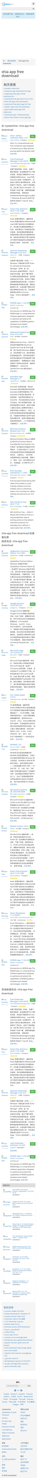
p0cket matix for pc (12, 1324)
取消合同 (23, 1424)
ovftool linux (9, 1332)
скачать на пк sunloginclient (16, 1337)
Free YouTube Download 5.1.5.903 (18, 472)
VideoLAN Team (15, 699)
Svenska (30, 1399)
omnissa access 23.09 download (17, 1327)
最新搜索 (8, 1307)
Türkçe (4, 1402)
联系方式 (23, 1418)
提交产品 (23, 1471)
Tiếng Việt (12, 1402)
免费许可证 (24, 1468)
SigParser (5, 1436)
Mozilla (12, 829)
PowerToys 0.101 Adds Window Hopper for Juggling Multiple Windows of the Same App (23, 1225)
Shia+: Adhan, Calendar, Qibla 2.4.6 (19, 136)
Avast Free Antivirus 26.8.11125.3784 (19, 210)
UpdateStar (14, 555)
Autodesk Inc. (14, 381)
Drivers (5, 1418)
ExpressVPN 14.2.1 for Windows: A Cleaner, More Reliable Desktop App (21, 1292)
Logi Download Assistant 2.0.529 (17, 1144)
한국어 (19, 1396)
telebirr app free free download (17, 107)
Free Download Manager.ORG (20, 163)
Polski (5, 1399)
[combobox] (16, 9)
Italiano (7, 1396)
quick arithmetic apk (13, 1366)
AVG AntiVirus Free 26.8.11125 (18, 503)
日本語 (13, 1396)
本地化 (22, 1465)
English (6, 1394)
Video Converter (8, 1433)
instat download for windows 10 (17, 1314)
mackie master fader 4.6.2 (15, 1316)
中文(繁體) (31, 1402)
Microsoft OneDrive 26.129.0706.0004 (18, 790)
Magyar (16, 1404)
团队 (3, 1468)
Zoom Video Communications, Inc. (21, 917)
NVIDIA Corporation (16, 305)
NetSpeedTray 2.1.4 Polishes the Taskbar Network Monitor (22, 1214)
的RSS (4, 1452)
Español (22, 1394)
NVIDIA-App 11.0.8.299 (20, 303)
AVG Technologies (16, 506)
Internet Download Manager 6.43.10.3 (18, 251)
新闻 (3, 1465)
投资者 (4, 1471)
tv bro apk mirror (11, 1335)
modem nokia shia (12, 88)
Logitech (13, 1147)
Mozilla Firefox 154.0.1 (19, 826)
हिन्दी (21, 1404)
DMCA (22, 1412)
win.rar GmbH (15, 747)
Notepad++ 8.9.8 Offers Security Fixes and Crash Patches (20, 1258)
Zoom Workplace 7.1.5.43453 (17, 914)
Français (29, 1394)
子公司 (22, 1452)
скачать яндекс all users (14, 1311)
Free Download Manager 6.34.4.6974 (19, 160)
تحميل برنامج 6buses (12, 1329)
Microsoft (13, 655)
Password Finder (8, 1427)
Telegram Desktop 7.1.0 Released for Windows (20, 1281)
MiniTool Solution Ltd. (17, 433)
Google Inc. (14, 608)
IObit (12, 336)
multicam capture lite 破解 (15, 1319)
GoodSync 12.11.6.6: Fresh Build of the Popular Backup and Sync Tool (22, 1270)
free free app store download (16, 101)
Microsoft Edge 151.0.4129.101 (16, 651)
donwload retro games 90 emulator (19, 1340)
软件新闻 (5, 1446)
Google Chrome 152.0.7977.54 (17, 604)
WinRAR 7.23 (15, 744)
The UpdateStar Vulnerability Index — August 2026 (22, 1237)
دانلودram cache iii (11, 1358)
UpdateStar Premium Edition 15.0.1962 (19, 552)
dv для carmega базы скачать (16, 1364)
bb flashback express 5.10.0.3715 (17, 1361)
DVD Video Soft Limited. (18, 475)
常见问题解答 (25, 1415)
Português (13, 1399)
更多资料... (14, 154)
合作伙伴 (23, 1446)
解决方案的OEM (26, 1449)
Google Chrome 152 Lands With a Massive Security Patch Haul (22, 1203)
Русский (22, 1399)
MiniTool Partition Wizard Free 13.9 (18, 430)
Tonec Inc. (13, 255)
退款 (22, 1427)
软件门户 (23, 1459)
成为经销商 (24, 1462)
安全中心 (23, 1430)
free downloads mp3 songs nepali (18, 1348)
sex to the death (11, 1350)
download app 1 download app (17, 115)
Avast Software (15, 213)
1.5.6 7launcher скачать (14, 1321)
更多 (32, 136)
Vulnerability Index (9, 1449)
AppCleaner (6, 1439)
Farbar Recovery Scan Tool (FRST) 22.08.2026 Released (21, 1247)
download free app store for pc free (19, 99)
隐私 (22, 1421)
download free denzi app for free (18, 104)
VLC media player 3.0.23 (17, 696)
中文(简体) (21, 1402)
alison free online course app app (18, 117)
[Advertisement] (18, 38)
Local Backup (7, 1430)
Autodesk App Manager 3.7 (16, 377)
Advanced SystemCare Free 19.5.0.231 (19, 333)
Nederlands (28, 1396)
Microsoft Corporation (17, 794)
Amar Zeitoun (14, 140)
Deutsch (14, 1394)
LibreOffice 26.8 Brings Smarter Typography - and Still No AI (23, 1191)
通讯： (18, 1382)
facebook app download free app (18, 91)
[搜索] (33, 9)
